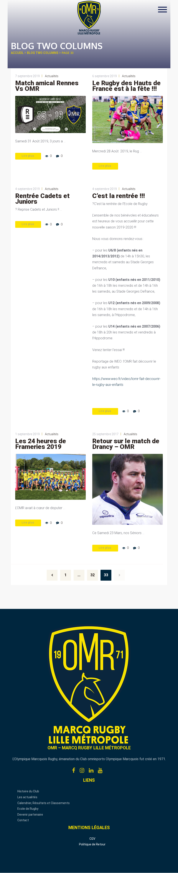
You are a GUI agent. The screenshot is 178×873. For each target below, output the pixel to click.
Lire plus (28, 155)
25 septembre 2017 (105, 434)
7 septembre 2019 (27, 76)
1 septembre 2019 (27, 434)
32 (92, 575)
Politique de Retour (92, 844)
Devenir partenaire (30, 814)
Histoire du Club (28, 791)
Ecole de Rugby (27, 808)
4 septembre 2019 (27, 189)
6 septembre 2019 (104, 76)
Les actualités (27, 797)
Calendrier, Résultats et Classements (43, 803)
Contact (23, 820)
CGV (92, 838)
